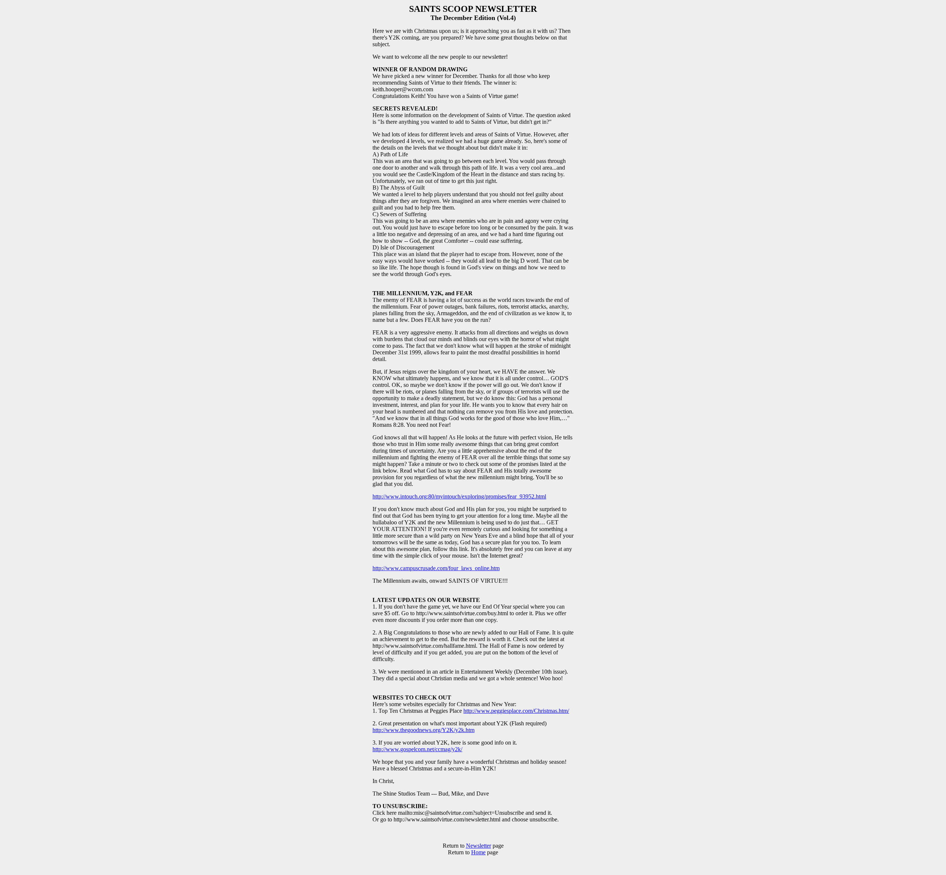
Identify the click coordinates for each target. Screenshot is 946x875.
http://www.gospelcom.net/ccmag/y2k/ (417, 749)
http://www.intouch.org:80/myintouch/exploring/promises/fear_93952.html (459, 496)
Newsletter (478, 845)
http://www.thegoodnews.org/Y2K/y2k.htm (423, 730)
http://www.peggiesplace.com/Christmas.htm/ (516, 711)
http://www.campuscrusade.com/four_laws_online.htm (436, 568)
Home (478, 852)
